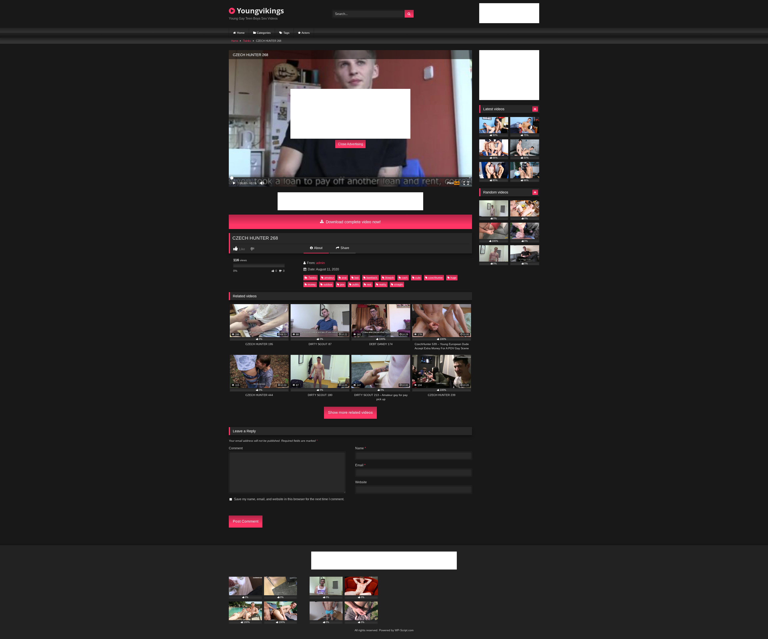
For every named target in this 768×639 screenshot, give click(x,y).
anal (344, 277)
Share (344, 248)
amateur (329, 277)
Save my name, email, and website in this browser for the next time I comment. (289, 499)
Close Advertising (350, 144)
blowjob (389, 277)
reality (382, 284)
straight (398, 284)
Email (360, 465)
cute (417, 277)
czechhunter (435, 277)
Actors (306, 32)
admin (320, 263)
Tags (286, 32)
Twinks (247, 40)
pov (342, 284)
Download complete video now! (353, 222)
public (355, 284)
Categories (264, 32)
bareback (372, 277)
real (369, 284)
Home (241, 32)
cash (404, 277)
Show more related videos (350, 412)
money (312, 284)
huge (453, 277)
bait (357, 277)
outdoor (328, 284)
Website (361, 482)
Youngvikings (259, 11)
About (317, 248)
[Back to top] (755, 627)
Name (360, 448)
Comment (236, 448)
